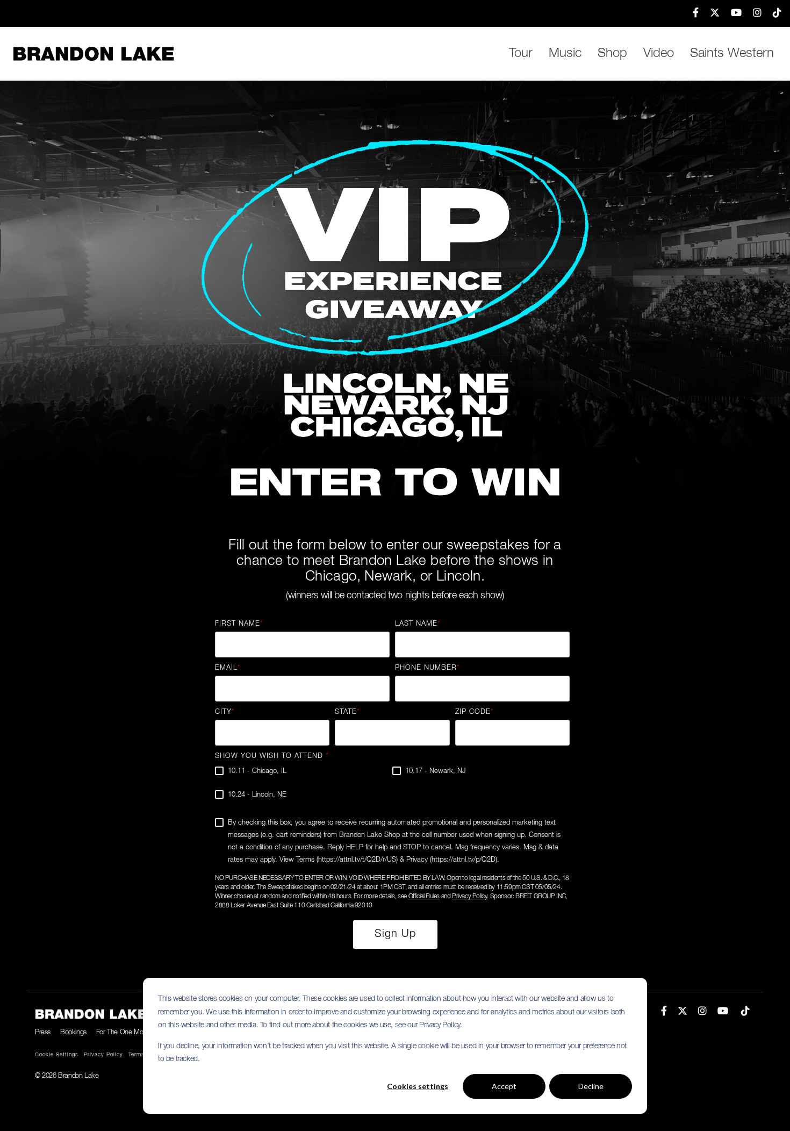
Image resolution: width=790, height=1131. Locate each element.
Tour (521, 54)
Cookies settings (417, 1086)
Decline (591, 1086)
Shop (612, 54)
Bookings (73, 1032)
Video (658, 54)
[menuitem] (690, 13)
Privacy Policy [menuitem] (103, 1055)
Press (43, 1032)
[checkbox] (392, 787)
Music (565, 54)
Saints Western (732, 54)
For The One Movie (123, 1032)
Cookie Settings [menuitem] (56, 1055)
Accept (504, 1086)
